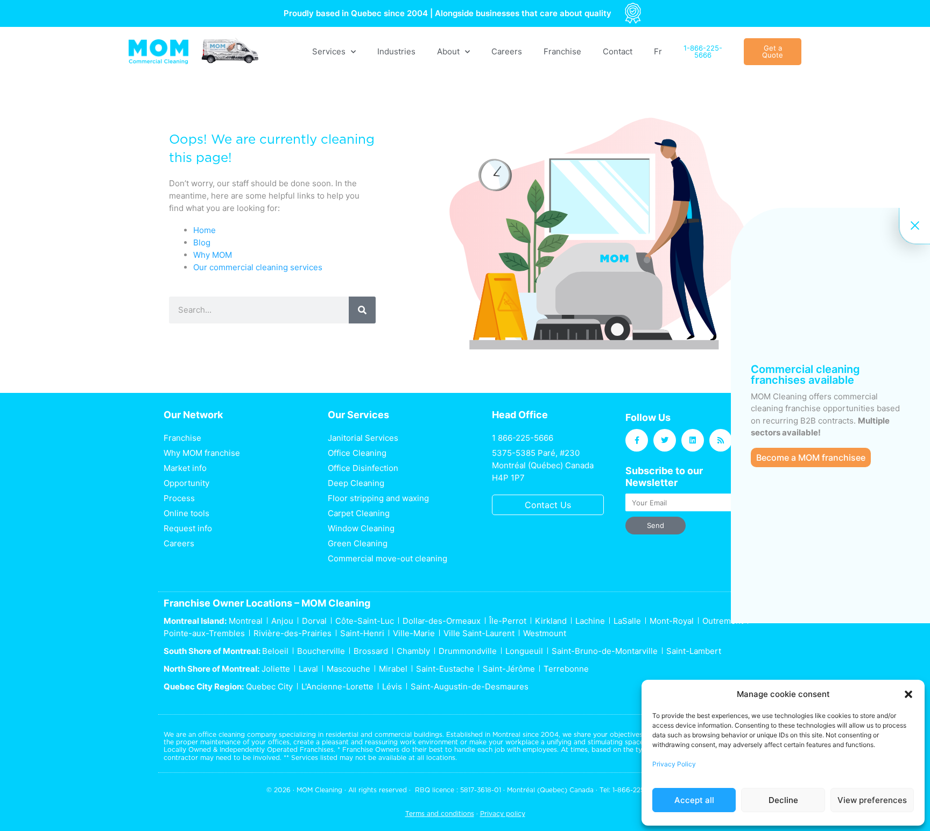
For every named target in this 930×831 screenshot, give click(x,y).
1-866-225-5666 (638, 790)
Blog (201, 242)
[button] (908, 694)
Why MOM (212, 255)
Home (204, 230)
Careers (506, 51)
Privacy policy (502, 813)
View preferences (872, 800)
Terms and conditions (439, 813)
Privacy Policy (674, 764)
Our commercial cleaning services (257, 267)
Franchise (562, 51)
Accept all (694, 800)
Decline (783, 800)
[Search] (362, 310)
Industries (396, 51)
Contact (617, 51)
